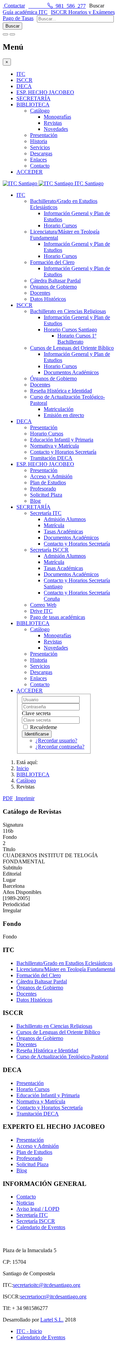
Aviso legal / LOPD (37, 1209)
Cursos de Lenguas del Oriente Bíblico (72, 348)
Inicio (22, 768)
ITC (20, 74)
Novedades (56, 129)
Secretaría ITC (46, 513)
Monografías (57, 117)
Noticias (25, 1203)
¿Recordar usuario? (56, 740)
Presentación (43, 135)
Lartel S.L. (52, 1320)
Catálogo (40, 111)
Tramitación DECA (51, 458)
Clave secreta (36, 713)
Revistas (53, 123)
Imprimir (25, 798)
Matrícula (54, 525)
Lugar (9, 880)
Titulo (9, 849)
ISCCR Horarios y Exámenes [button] (83, 12)
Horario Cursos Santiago (70, 329)
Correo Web (43, 605)
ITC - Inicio (29, 1331)
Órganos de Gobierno (53, 287)
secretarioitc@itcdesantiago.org (46, 1285)
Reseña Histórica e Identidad (61, 391)
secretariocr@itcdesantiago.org (53, 1296)
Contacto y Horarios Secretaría (63, 452)
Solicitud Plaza (46, 495)
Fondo (10, 837)
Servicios (40, 147)
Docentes (40, 293)
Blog (35, 501)
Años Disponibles (22, 892)
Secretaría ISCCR (49, 550)
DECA (24, 86)
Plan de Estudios (48, 482)
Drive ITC (41, 611)
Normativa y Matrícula (54, 446)
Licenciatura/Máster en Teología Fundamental (65, 969)
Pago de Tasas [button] (18, 18)
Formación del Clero (52, 262)
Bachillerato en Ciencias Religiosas (68, 311)
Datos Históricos (48, 299)
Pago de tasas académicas (57, 617)
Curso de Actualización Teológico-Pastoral (62, 1056)
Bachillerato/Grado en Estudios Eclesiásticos (64, 963)
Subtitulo (12, 867)
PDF (8, 798)
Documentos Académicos (71, 372)
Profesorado (43, 488)
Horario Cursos (60, 225)
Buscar (96, 5)
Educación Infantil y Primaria (61, 440)
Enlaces (38, 159)
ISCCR (24, 80)
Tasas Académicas (63, 531)
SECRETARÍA (33, 98)
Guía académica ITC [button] (25, 12)
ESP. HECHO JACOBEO (45, 92)
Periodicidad (16, 904)
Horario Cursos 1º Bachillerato (76, 339)
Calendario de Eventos (40, 1227)
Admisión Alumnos (65, 519)
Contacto (40, 166)
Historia (38, 141)
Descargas (41, 153)
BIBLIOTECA (33, 104)
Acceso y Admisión (51, 476)
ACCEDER (29, 172)
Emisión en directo (64, 415)
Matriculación (58, 409)
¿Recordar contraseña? (60, 746)
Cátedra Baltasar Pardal (55, 280)
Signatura (13, 825)
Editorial (12, 874)
